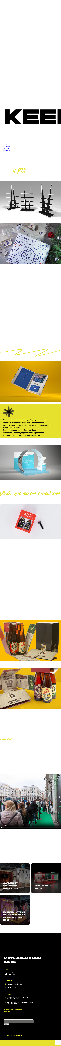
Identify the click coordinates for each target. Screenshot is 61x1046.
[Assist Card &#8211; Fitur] (46, 878)
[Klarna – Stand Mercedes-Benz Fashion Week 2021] (15, 910)
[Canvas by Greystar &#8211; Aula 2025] (15, 878)
